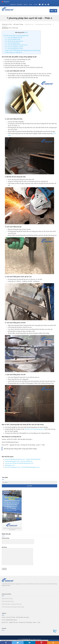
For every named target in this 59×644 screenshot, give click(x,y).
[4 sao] (6, 28)
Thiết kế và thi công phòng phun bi (35, 429)
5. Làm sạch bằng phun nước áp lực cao (15, 45)
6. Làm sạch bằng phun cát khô (13, 47)
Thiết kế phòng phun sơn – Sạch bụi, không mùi (18, 461)
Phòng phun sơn (10, 465)
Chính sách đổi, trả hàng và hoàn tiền (11, 604)
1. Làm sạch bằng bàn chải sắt (13, 37)
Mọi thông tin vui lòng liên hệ (13, 52)
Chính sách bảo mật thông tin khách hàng (13, 607)
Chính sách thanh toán (8, 601)
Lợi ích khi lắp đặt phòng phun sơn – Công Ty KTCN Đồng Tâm (22, 459)
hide (26, 32)
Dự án (30, 4)
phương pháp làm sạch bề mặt (43, 24)
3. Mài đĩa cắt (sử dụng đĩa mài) (13, 41)
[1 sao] (2, 28)
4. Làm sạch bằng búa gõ (12, 43)
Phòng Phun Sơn (29, 24)
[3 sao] (5, 28)
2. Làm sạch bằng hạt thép (12, 39)
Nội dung (4, 547)
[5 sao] (7, 28)
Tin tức (35, 4)
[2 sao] (3, 28)
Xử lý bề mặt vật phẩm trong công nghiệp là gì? (16, 35)
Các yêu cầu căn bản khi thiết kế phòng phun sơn (19, 463)
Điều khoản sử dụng (7, 598)
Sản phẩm (19, 4)
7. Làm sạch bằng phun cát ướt (13, 48)
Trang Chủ (12, 4)
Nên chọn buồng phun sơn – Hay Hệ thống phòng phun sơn (22, 467)
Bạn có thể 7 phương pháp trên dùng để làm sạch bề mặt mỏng (22, 50)
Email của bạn (5, 538)
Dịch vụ (26, 4)
